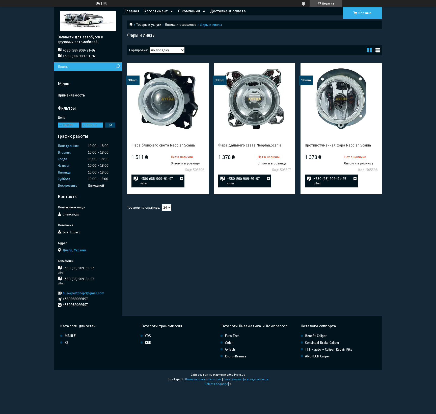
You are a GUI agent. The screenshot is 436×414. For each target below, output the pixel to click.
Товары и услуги (148, 24)
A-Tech (230, 349)
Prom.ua (239, 374)
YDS (148, 336)
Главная (132, 11)
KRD (148, 342)
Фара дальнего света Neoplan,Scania (249, 145)
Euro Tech (232, 336)
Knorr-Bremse (236, 356)
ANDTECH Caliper (317, 356)
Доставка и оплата (228, 11)
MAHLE (70, 336)
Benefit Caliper (316, 336)
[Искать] (117, 66)
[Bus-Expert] (88, 21)
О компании (189, 11)
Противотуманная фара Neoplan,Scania (338, 145)
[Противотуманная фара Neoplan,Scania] (341, 98)
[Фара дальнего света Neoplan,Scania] (254, 98)
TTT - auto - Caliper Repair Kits (328, 349)
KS (67, 342)
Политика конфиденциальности (246, 379)
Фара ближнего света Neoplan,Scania (163, 145)
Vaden (229, 342)
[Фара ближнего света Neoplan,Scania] (167, 98)
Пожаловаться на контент (203, 379)
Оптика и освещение (180, 24)
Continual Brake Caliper (322, 342)
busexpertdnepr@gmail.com (83, 293)
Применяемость (71, 95)
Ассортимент (156, 11)
